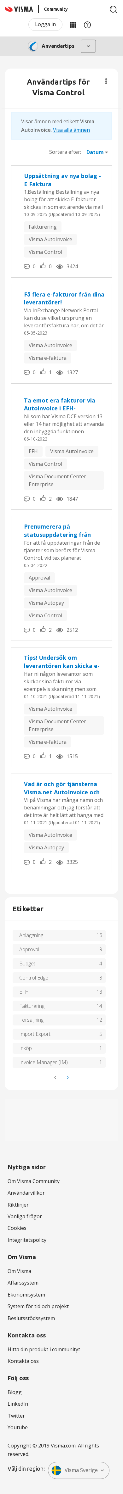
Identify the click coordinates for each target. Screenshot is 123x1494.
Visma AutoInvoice (50, 239)
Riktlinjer (18, 1204)
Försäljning (31, 1019)
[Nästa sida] (67, 1077)
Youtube (18, 1427)
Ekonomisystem (26, 1294)
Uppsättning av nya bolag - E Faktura (62, 180)
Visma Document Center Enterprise (57, 480)
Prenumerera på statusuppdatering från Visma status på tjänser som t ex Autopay (64, 531)
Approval (39, 577)
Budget (27, 963)
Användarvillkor (26, 1192)
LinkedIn (18, 1403)
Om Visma (19, 1271)
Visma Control (45, 251)
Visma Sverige (81, 1470)
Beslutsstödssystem (31, 1318)
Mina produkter (73, 24)
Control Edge (33, 977)
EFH (33, 451)
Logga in (45, 24)
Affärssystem (23, 1282)
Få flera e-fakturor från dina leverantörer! (64, 298)
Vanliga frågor (25, 1216)
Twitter (16, 1415)
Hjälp (87, 24)
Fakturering (43, 226)
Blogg (15, 1392)
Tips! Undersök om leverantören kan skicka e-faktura (62, 662)
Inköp (25, 1048)
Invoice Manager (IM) (43, 1062)
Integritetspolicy (27, 1239)
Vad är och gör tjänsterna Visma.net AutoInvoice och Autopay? (62, 788)
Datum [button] (95, 152)
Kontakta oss (23, 1361)
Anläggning (31, 935)
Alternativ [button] (106, 81)
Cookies (17, 1228)
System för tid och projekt (38, 1306)
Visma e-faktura (48, 357)
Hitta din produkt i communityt (44, 1349)
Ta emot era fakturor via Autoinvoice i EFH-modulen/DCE (59, 405)
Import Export (34, 1033)
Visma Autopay (46, 602)
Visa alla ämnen (71, 129)
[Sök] (113, 9)
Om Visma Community (34, 1181)
